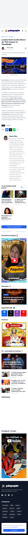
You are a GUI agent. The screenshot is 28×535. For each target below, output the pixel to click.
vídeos (12, 517)
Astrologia (5, 505)
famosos (12, 508)
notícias (19, 511)
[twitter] (12, 495)
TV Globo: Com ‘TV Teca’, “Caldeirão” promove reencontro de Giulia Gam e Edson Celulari (18, 382)
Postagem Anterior (7, 231)
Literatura (5, 511)
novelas (4, 514)
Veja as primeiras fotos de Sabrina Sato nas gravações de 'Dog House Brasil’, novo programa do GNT (7, 201)
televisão (11, 36)
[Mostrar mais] (17, 129)
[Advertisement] (14, 14)
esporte (5, 508)
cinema (17, 505)
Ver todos (22, 187)
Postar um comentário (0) (14, 227)
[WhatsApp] (14, 129)
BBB (12, 505)
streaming (12, 514)
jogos (18, 508)
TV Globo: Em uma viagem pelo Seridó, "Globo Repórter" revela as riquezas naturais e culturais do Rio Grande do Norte (18, 374)
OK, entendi (14, 530)
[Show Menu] (2, 30)
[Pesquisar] (25, 30)
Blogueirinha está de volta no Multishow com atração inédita (6, 217)
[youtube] (2, 495)
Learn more (14, 527)
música (12, 511)
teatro (19, 514)
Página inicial (4, 36)
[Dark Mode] (22, 30)
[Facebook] (6, 129)
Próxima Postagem (20, 231)
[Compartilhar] (25, 48)
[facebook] (9, 495)
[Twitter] (10, 129)
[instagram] (5, 495)
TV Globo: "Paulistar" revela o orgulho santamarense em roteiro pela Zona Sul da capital (18, 390)
